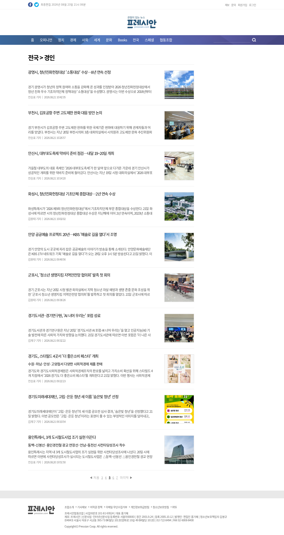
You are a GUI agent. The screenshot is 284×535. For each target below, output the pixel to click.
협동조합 (166, 39)
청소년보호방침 (161, 507)
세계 (97, 39)
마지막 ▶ (126, 477)
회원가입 (242, 5)
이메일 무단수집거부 (116, 507)
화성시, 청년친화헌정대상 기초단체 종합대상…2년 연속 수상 (71, 194)
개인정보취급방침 (140, 507)
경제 (73, 39)
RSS (174, 507)
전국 (136, 39)
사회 (85, 39)
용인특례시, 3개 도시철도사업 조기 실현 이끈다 (62, 437)
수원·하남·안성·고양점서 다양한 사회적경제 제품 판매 (65, 364)
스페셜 (149, 39)
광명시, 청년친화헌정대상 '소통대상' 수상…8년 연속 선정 (69, 72)
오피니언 (46, 39)
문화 (109, 39)
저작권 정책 (96, 507)
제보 (227, 5)
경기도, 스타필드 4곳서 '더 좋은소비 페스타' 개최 (63, 356)
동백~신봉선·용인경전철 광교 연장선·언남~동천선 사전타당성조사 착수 (76, 445)
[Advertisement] (272, 112)
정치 (61, 39)
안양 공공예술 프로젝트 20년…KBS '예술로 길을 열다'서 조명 (72, 234)
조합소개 (69, 507)
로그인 (252, 5)
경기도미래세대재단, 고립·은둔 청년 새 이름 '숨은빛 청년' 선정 (73, 396)
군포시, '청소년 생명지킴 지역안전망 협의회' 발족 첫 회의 (69, 275)
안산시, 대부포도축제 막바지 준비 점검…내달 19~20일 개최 (71, 153)
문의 (233, 5)
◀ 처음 (94, 477)
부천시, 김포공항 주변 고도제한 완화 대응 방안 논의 (65, 112)
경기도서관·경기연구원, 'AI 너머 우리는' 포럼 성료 (64, 315)
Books (122, 39)
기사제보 (82, 507)
